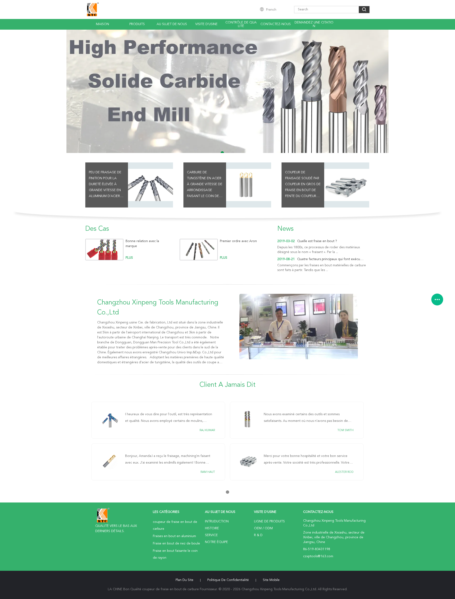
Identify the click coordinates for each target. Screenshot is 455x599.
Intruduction (217, 521)
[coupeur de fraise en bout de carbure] (227, 91)
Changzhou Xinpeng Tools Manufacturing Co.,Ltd (157, 308)
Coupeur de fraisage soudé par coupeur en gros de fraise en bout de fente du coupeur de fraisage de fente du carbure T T (303, 185)
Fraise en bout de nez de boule (176, 543)
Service (211, 535)
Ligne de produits (269, 521)
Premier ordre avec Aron (238, 241)
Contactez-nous (275, 24)
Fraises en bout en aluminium (174, 536)
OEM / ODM (263, 528)
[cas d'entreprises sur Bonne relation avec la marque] (104, 249)
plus (129, 257)
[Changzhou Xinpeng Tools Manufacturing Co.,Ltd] (298, 326)
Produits (137, 24)
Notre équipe (216, 542)
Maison (102, 24)
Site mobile (271, 580)
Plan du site (184, 580)
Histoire (212, 528)
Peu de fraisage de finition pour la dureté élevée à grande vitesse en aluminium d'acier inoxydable (105, 185)
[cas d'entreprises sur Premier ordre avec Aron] (198, 249)
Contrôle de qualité (241, 24)
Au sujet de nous (172, 24)
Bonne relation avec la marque (142, 244)
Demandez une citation (314, 24)
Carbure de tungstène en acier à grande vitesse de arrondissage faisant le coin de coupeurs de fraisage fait (204, 185)
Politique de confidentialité (228, 580)
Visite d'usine (206, 24)
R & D (258, 535)
